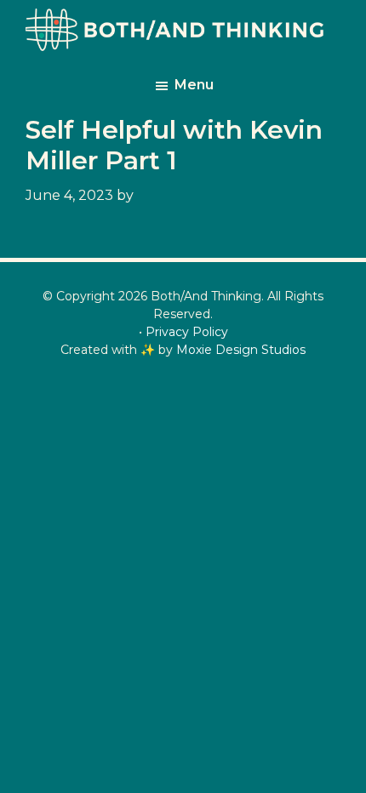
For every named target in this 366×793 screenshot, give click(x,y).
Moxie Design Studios (241, 349)
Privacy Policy (187, 331)
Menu (194, 85)
